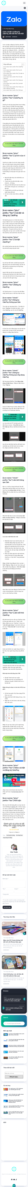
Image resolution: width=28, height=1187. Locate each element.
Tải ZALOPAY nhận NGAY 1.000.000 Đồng (14, 144)
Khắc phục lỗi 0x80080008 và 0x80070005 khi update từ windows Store (16, 1101)
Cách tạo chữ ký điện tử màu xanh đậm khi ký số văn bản (16, 1034)
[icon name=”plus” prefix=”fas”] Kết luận (13, 90)
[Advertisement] (14, 1142)
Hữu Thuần (8, 36)
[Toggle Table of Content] (22, 64)
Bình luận (6, 878)
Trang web (6, 894)
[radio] (10, 830)
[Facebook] (11, 1179)
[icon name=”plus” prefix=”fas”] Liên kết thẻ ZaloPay (13, 84)
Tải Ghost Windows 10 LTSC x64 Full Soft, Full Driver (16, 1052)
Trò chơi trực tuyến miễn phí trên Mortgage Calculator (16, 1057)
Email (16, 889)
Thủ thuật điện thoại (9, 28)
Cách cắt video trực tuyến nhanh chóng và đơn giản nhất (16, 1095)
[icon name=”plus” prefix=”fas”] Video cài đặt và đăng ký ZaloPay (13, 87)
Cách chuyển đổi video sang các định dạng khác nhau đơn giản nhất (16, 1113)
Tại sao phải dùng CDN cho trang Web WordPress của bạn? (16, 1106)
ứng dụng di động (7, 837)
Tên (4, 889)
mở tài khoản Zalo (16, 791)
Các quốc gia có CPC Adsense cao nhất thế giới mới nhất (16, 1089)
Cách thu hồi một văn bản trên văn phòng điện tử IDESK (16, 1040)
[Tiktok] (16, 1179)
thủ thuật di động (11, 835)
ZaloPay (13, 806)
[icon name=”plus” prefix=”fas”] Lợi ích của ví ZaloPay (12, 70)
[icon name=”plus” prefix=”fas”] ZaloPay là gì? (13, 67)
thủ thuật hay (19, 835)
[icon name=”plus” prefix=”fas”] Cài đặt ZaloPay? (12, 77)
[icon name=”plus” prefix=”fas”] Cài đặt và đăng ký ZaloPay (13, 74)
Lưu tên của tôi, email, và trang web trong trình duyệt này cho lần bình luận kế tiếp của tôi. (14, 901)
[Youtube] (14, 1179)
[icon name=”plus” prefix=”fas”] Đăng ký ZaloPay (13, 81)
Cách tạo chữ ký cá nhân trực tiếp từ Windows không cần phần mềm (16, 1046)
